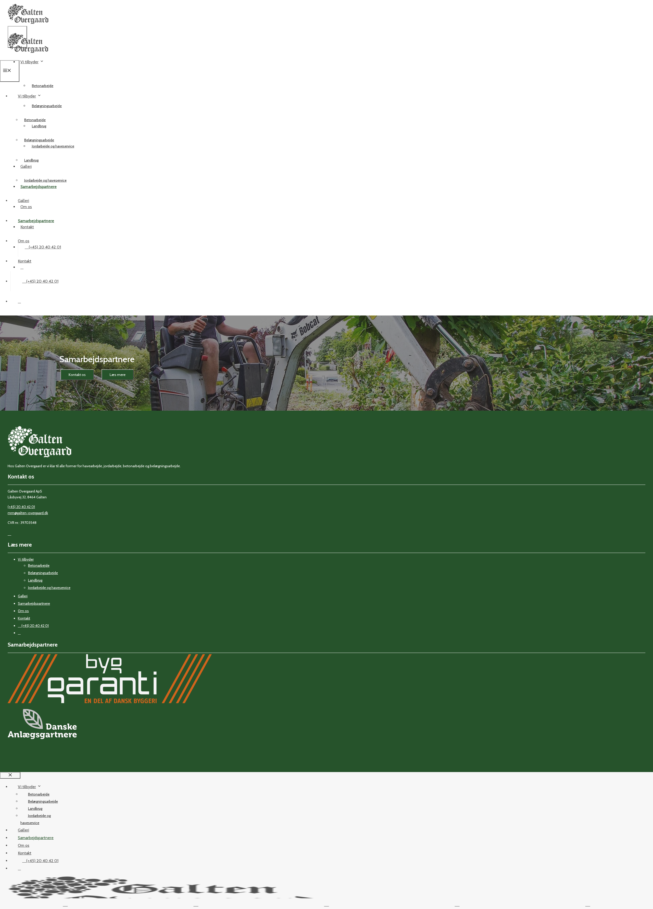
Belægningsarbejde (47, 106)
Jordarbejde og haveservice (45, 180)
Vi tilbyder (29, 61)
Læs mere (117, 374)
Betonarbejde (42, 85)
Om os (23, 240)
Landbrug (31, 160)
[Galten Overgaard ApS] (28, 56)
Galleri (23, 200)
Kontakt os (77, 374)
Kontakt (24, 261)
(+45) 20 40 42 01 (44, 247)
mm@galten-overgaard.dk (28, 513)
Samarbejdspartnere (36, 220)
